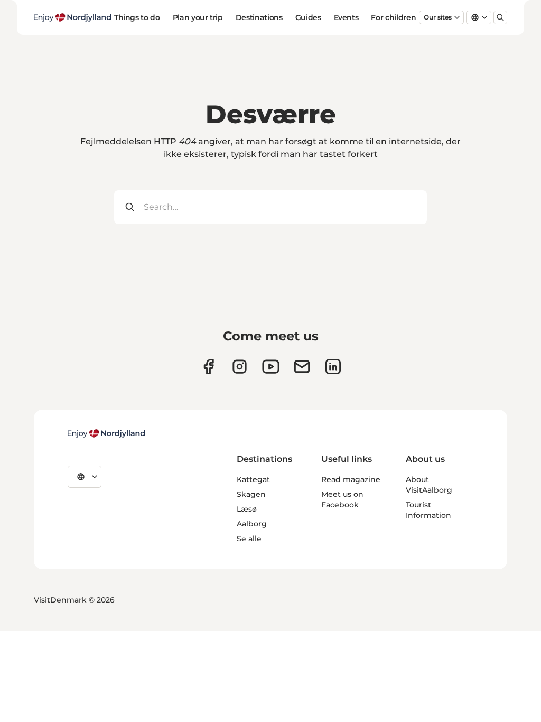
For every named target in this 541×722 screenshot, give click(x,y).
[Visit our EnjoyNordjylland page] (271, 366)
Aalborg (252, 524)
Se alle (249, 538)
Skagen (251, 494)
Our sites (438, 17)
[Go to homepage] (72, 17)
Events (346, 17)
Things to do (137, 17)
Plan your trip (198, 17)
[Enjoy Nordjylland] (106, 433)
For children (393, 17)
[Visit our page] (239, 366)
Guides (308, 17)
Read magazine (350, 479)
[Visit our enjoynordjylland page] (208, 366)
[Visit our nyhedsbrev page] (302, 366)
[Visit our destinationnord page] (333, 366)
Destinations (259, 17)
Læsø (247, 509)
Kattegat (253, 479)
